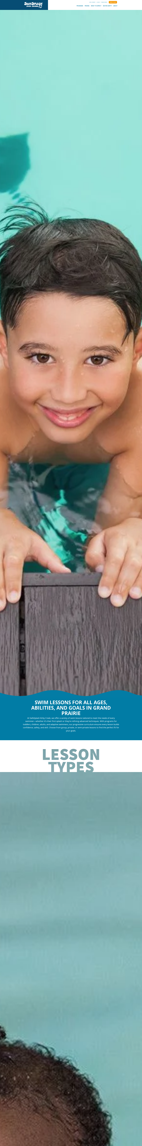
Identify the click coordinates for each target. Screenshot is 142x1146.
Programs (80, 6)
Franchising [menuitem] (104, 2)
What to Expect (96, 6)
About (115, 6)
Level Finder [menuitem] (92, 2)
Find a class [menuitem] (113, 2)
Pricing (87, 6)
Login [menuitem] (98, 2)
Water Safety (107, 6)
